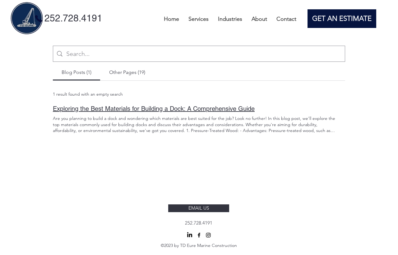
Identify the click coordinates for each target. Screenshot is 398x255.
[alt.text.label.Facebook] (199, 235)
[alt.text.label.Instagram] (208, 235)
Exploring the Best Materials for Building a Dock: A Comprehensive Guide (154, 108)
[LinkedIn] (190, 235)
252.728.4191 (198, 223)
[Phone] (38, 18)
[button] (198, 18)
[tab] (76, 72)
